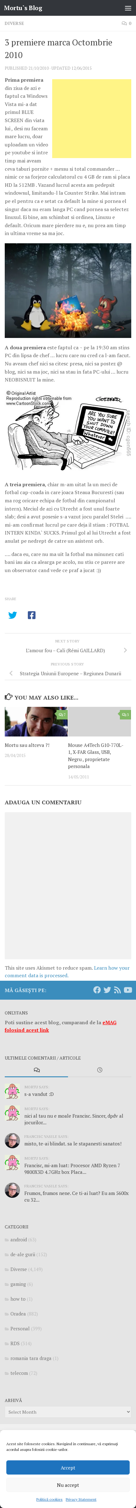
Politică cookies (49, 1499)
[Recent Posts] (99, 1070)
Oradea (18, 1313)
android (18, 1239)
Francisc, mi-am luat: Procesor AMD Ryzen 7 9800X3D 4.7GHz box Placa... (72, 1168)
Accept (68, 1467)
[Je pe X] (107, 990)
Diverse (14, 23)
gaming (18, 1284)
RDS (15, 1343)
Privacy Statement (81, 1499)
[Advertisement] (91, 118)
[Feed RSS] (117, 990)
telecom (19, 1373)
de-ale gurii (22, 1254)
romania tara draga (31, 1358)
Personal (20, 1328)
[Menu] (128, 8)
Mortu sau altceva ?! (27, 745)
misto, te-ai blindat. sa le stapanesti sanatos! (72, 1143)
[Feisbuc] (97, 990)
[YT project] (127, 990)
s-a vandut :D (39, 1094)
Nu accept (68, 1485)
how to (18, 1299)
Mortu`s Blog (23, 8)
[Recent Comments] (36, 1070)
